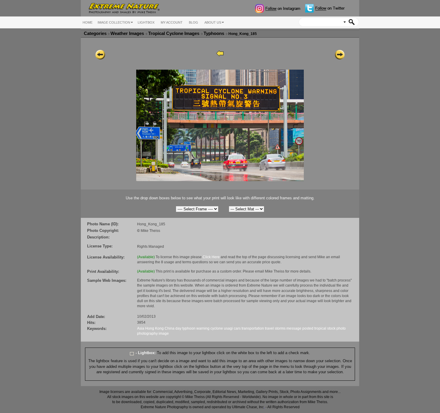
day (178, 328)
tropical (320, 328)
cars (237, 328)
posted (307, 328)
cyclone (216, 328)
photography (147, 333)
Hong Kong (154, 328)
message (293, 328)
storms (280, 328)
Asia (140, 328)
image (164, 333)
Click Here (211, 257)
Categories (95, 33)
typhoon (188, 328)
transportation (253, 328)
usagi (228, 328)
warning (203, 328)
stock (331, 328)
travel (269, 328)
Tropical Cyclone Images (174, 33)
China (170, 328)
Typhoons (214, 33)
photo (341, 328)
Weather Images (127, 33)
